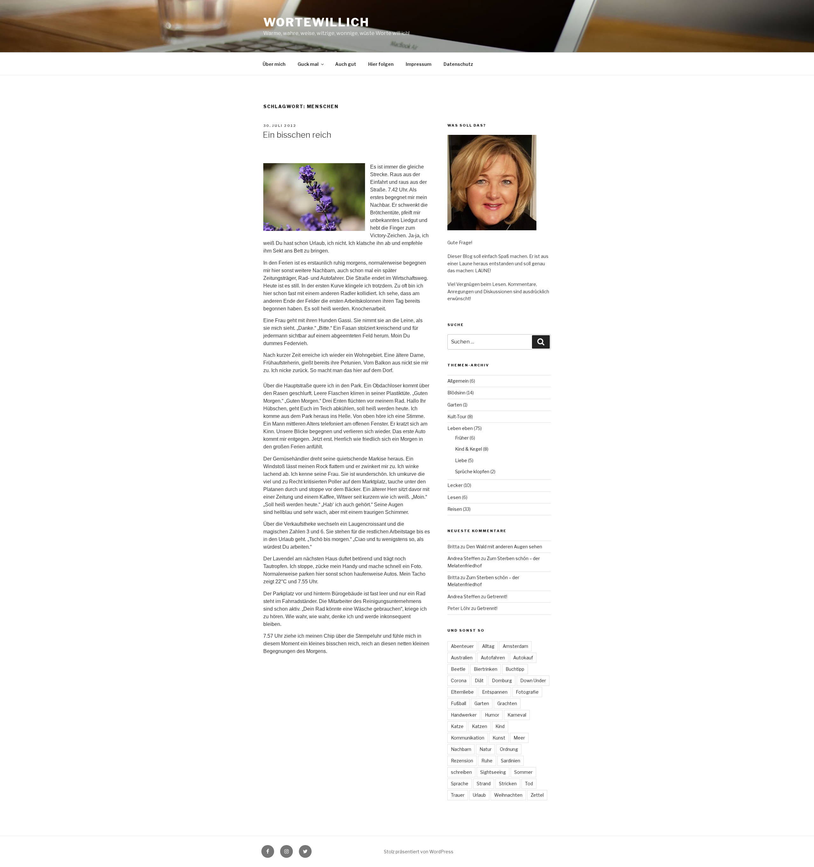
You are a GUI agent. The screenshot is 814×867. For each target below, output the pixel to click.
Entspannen (494, 692)
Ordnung (509, 749)
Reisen (454, 509)
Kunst (499, 737)
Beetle (458, 669)
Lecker (455, 485)
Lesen (454, 497)
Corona (458, 680)
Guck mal (308, 64)
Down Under (533, 680)
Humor (492, 715)
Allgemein (458, 381)
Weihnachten (508, 795)
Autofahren (493, 657)
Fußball (458, 703)
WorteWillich (316, 22)
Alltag (488, 646)
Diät (479, 680)
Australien (462, 657)
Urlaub (479, 795)
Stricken (508, 783)
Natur (485, 749)
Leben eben (460, 428)
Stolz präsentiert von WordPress (418, 851)
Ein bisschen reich (297, 135)
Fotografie (527, 692)
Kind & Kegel (468, 449)
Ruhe (487, 760)
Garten (454, 404)
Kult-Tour (456, 416)
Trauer (458, 795)
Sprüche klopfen (472, 471)
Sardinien (510, 760)
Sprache (459, 783)
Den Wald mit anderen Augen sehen (504, 546)
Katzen (479, 726)
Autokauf (523, 657)
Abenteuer (462, 646)
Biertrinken (485, 669)
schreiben (461, 772)
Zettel (537, 795)
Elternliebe (462, 692)
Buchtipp (515, 669)
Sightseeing (493, 772)
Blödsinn (456, 392)
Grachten (507, 703)
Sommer (523, 772)
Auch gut (345, 64)
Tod (529, 783)
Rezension (462, 760)
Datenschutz (458, 64)
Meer (519, 737)
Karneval (516, 715)
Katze (457, 726)
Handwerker (464, 715)
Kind (500, 726)
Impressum (418, 64)
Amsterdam (515, 646)
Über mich (274, 64)
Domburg (502, 680)
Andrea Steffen (463, 558)
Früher (462, 437)
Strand (484, 783)
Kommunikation (467, 737)
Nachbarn (461, 749)
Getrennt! (497, 596)
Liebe (461, 460)
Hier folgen (381, 64)
